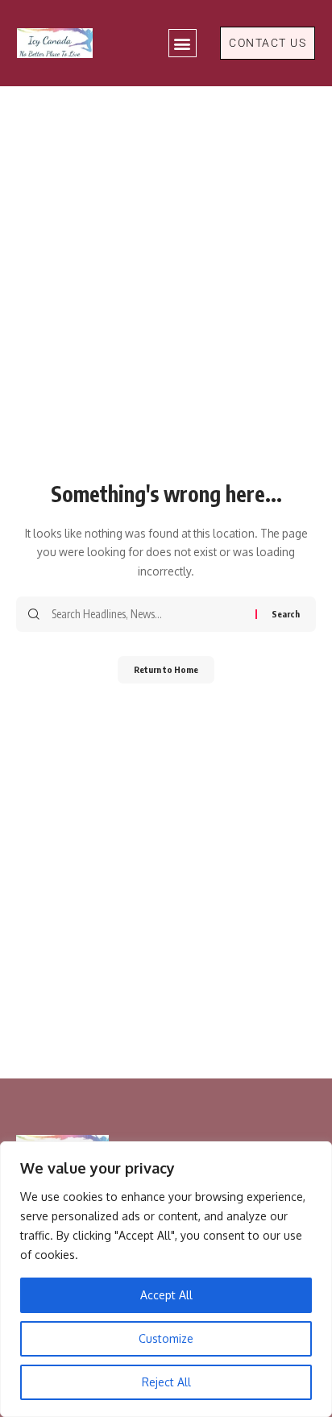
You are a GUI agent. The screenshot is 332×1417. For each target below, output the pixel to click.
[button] (182, 43)
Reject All (166, 1382)
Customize (166, 1338)
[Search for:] (147, 614)
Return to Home (166, 669)
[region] (166, 1279)
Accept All (166, 1295)
